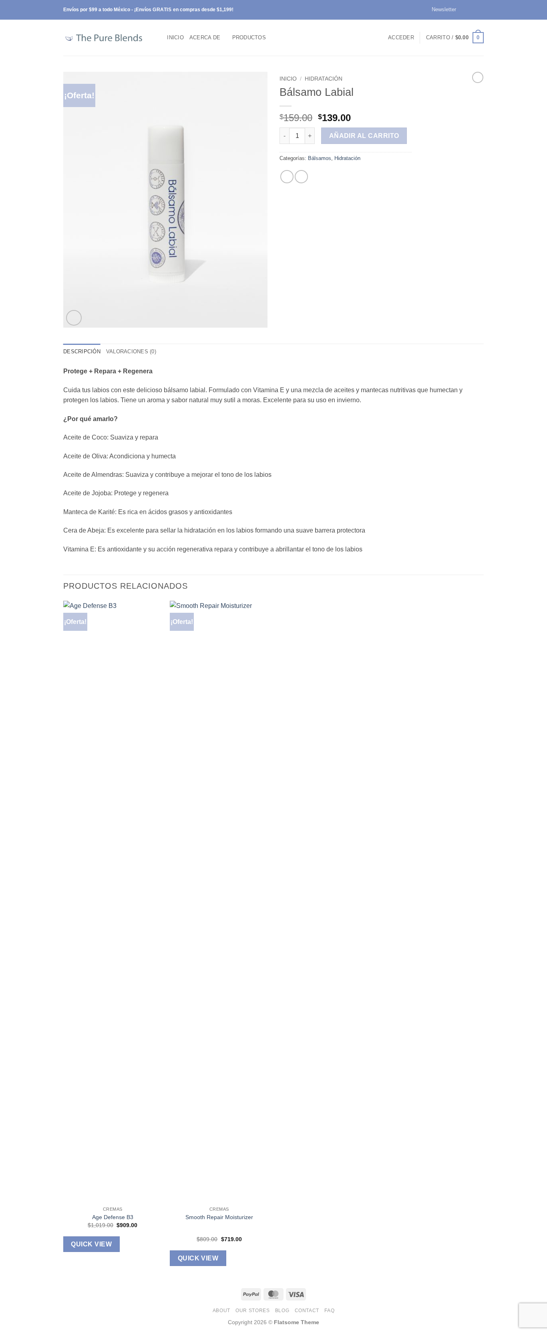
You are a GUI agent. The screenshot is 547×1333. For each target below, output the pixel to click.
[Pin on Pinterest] (301, 176)
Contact (307, 1310)
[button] (440, 10)
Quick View (91, 1244)
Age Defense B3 (112, 1217)
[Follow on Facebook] (464, 9)
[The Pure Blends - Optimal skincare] (103, 37)
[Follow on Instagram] (472, 9)
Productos (249, 37)
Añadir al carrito (364, 135)
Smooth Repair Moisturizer (219, 1217)
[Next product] (477, 77)
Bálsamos (319, 158)
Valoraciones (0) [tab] (131, 351)
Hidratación (323, 79)
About (221, 1310)
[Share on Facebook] (287, 176)
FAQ (329, 1310)
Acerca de (204, 37)
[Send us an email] (479, 9)
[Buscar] (158, 37)
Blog (282, 1310)
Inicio (175, 37)
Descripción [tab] (82, 351)
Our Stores (252, 1310)
